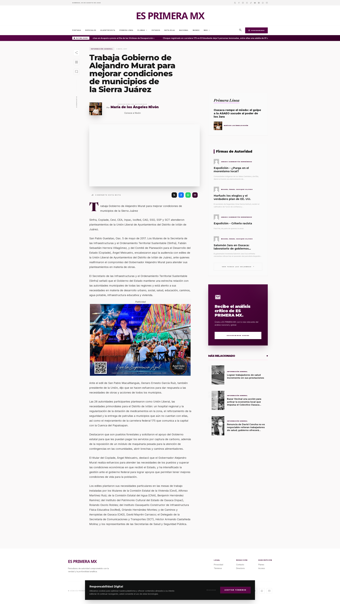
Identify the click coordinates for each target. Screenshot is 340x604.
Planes (261, 564)
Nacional (184, 30)
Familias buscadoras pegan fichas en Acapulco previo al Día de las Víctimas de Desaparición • (103, 38)
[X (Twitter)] (174, 195)
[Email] (267, 2)
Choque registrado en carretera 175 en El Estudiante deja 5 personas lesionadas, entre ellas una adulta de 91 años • (211, 38)
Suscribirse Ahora (238, 335)
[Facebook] (239, 2)
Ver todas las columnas (238, 266)
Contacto (240, 564)
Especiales (90, 30)
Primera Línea (126, 30)
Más (207, 30)
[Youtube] (255, 2)
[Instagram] (243, 2)
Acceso (261, 568)
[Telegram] (259, 2)
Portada (76, 30)
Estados (156, 30)
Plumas (142, 30)
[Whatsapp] (263, 2)
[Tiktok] (251, 2)
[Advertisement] (238, 65)
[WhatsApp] (188, 195)
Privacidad (211, 590)
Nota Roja (169, 30)
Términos (218, 568)
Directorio (240, 568)
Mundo (196, 30)
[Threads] (247, 2)
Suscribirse (256, 30)
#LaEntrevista (107, 30)
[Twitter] (235, 2)
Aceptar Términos (235, 590)
